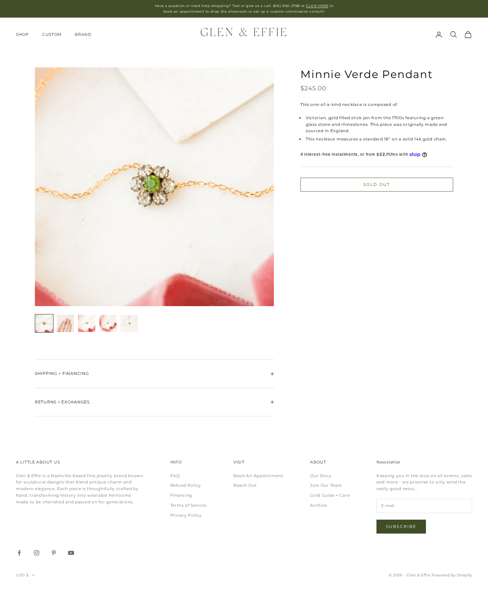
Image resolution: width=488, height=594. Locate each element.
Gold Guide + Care (330, 495)
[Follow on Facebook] (19, 553)
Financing (181, 495)
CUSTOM (51, 34)
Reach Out (245, 485)
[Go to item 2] (65, 323)
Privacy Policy (186, 515)
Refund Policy (185, 485)
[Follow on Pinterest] (53, 553)
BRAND (83, 34)
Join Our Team (326, 485)
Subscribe (401, 526)
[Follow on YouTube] (71, 553)
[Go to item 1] (44, 323)
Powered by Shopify (452, 575)
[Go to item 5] (129, 323)
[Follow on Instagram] (36, 553)
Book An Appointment (258, 475)
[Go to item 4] (108, 323)
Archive (318, 505)
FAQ (175, 475)
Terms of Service (188, 505)
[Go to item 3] (86, 323)
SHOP (22, 34)
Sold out (376, 184)
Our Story (320, 475)
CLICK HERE (317, 6)
